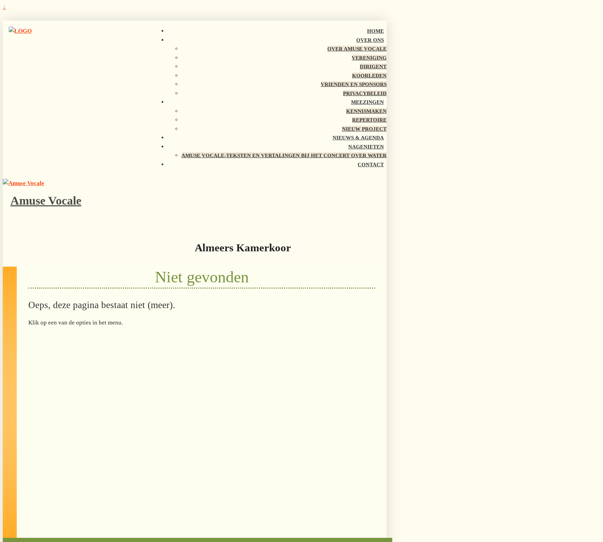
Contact (371, 164)
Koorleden (369, 75)
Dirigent (373, 66)
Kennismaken (366, 111)
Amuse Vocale (45, 200)
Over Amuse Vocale (357, 49)
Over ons (370, 40)
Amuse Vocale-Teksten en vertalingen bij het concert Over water (284, 155)
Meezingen (367, 102)
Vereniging (369, 58)
